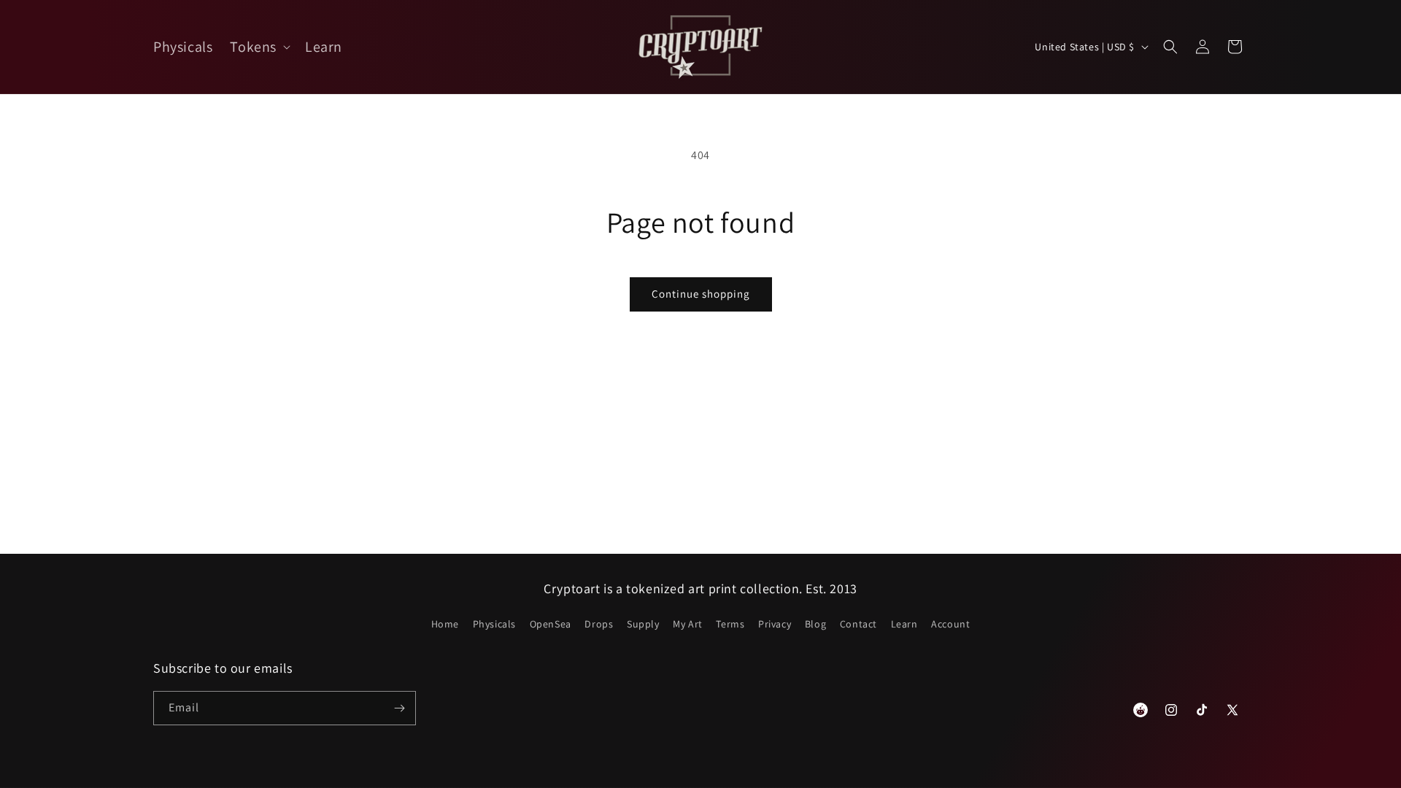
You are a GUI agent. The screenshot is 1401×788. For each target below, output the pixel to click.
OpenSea (550, 623)
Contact (858, 623)
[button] (258, 46)
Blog (815, 623)
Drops (598, 623)
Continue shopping (701, 294)
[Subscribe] (399, 708)
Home (445, 623)
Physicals (494, 623)
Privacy (774, 623)
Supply (643, 623)
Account (950, 623)
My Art (688, 623)
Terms (730, 623)
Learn (904, 623)
